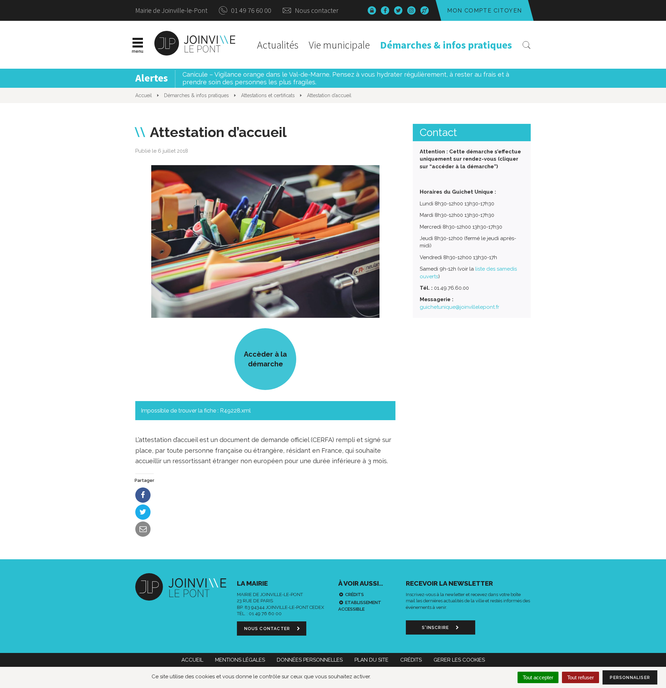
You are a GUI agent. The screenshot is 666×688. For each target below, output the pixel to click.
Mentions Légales (240, 660)
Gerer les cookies (459, 660)
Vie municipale (339, 44)
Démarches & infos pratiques (446, 44)
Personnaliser (630, 677)
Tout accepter (538, 677)
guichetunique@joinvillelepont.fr (459, 307)
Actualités (277, 44)
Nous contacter (316, 10)
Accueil (192, 660)
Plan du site (371, 660)
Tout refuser (580, 677)
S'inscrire (436, 627)
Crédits (354, 594)
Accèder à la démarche (265, 359)
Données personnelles (310, 660)
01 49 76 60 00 (250, 10)
